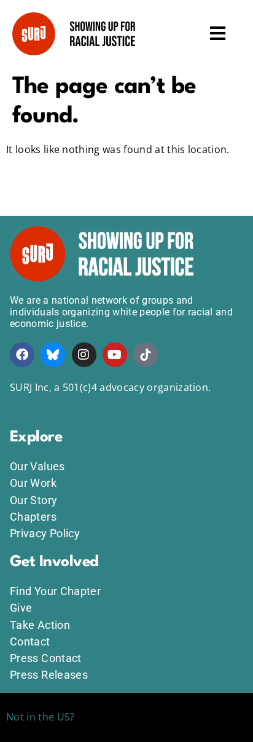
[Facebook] (22, 354)
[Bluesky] (53, 354)
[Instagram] (84, 354)
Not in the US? (40, 717)
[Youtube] (115, 354)
